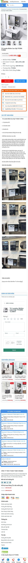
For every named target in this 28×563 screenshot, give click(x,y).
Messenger (18, 562)
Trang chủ (3, 9)
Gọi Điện (13, 562)
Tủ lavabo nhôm (15, 9)
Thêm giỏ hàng (20, 81)
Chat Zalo (8, 562)
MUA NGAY (7, 81)
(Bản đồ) (22, 414)
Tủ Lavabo (8, 9)
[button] (25, 26)
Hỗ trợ (24, 562)
